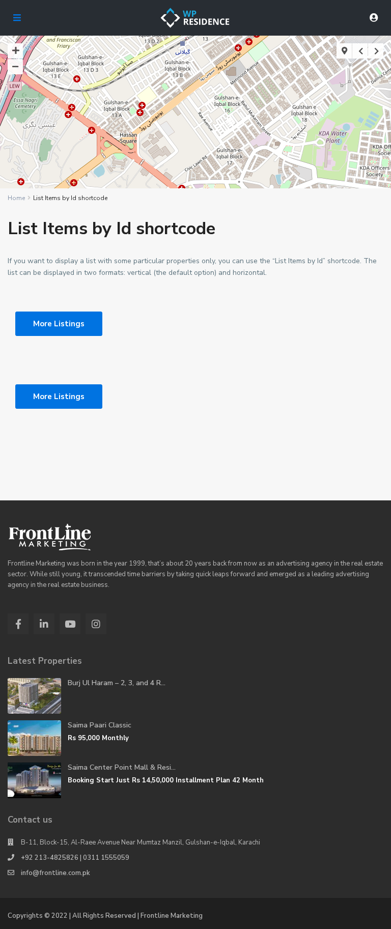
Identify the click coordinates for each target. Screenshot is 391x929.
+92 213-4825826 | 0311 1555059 (75, 857)
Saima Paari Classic (99, 725)
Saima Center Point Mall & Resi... (122, 767)
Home (16, 198)
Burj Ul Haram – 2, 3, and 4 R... (116, 683)
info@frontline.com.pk (55, 873)
